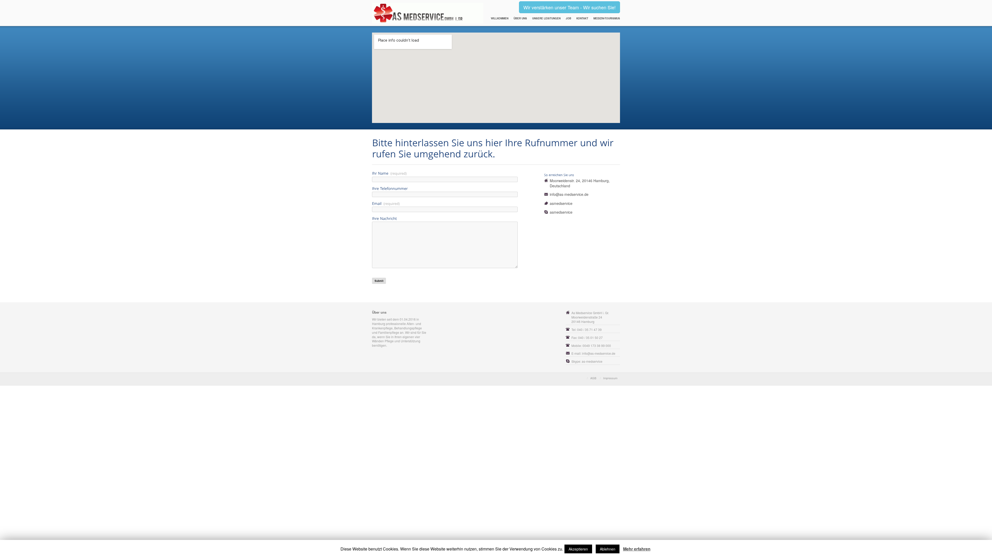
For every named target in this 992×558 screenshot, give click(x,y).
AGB (593, 378)
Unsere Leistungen (546, 18)
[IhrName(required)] (453, 173)
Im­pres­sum (610, 378)
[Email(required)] (453, 203)
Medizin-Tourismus (606, 18)
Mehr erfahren (636, 549)
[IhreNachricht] (453, 218)
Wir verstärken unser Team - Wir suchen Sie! (569, 7)
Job (568, 18)
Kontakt (582, 18)
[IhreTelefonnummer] (453, 188)
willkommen (499, 18)
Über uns (520, 18)
